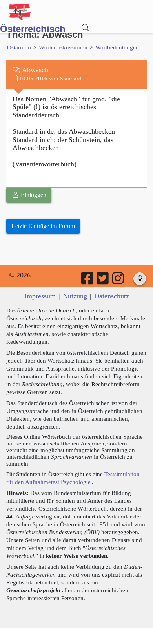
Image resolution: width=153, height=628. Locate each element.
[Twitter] (103, 281)
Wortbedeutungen (117, 47)
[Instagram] (118, 281)
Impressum (40, 296)
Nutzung (75, 296)
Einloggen (32, 195)
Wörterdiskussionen (63, 47)
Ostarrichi (19, 47)
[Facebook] (88, 281)
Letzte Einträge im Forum (43, 226)
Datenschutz (111, 296)
